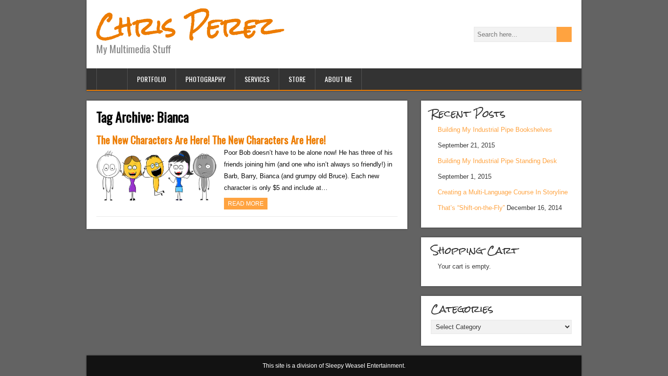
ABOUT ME (338, 79)
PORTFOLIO (151, 79)
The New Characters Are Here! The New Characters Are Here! (211, 139)
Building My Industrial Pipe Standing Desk (497, 161)
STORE (297, 79)
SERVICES (257, 79)
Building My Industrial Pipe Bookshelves (495, 129)
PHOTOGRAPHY (205, 79)
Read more (246, 203)
